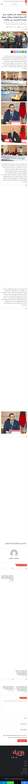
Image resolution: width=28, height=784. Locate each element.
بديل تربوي (24, 12)
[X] (15, 757)
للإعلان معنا (24, 771)
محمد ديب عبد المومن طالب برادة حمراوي (15, 543)
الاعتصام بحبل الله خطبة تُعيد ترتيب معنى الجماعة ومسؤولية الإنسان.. (8, 688)
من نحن (25, 765)
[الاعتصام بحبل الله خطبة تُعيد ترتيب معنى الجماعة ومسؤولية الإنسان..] (7, 682)
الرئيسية (25, 761)
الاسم (25, 718)
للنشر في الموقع (24, 773)
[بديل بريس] (14, 4)
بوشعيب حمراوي (22, 27)
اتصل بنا (25, 763)
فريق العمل (25, 769)
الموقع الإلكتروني (23, 729)
